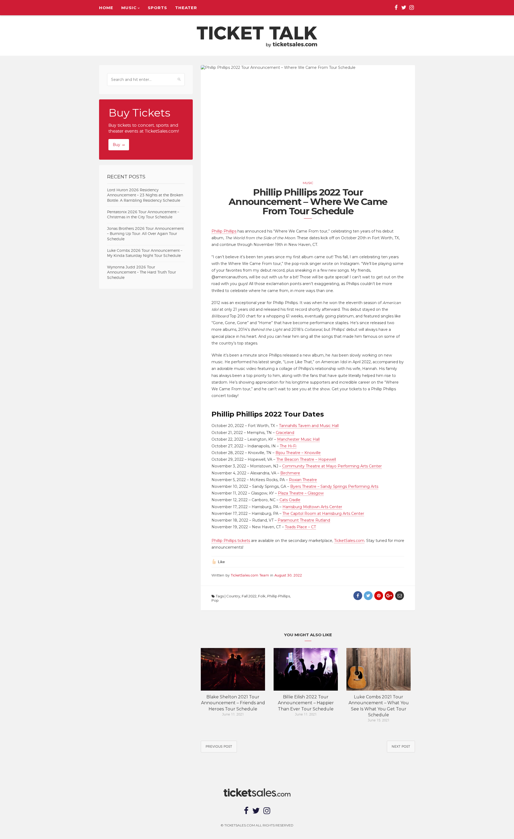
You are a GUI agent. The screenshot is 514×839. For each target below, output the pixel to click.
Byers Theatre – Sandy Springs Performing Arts (334, 486)
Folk (262, 596)
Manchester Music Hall (298, 439)
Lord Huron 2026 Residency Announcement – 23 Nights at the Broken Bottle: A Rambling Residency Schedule (145, 195)
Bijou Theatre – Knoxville (298, 452)
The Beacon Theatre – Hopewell (306, 459)
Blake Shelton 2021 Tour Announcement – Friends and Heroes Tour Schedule (233, 702)
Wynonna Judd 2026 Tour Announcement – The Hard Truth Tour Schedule (141, 272)
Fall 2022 (249, 596)
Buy (116, 144)
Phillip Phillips (223, 231)
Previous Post (219, 746)
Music (129, 7)
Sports (157, 7)
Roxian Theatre (303, 479)
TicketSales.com (349, 540)
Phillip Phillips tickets (230, 540)
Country (233, 596)
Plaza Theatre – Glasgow (301, 493)
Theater (186, 7)
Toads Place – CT (300, 527)
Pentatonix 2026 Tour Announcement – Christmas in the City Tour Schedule (143, 214)
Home (106, 7)
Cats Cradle (289, 499)
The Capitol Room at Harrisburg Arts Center (323, 513)
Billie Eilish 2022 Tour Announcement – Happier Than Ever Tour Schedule (306, 702)
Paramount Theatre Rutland (304, 520)
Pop (215, 600)
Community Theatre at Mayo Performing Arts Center (332, 466)
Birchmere (290, 473)
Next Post (401, 746)
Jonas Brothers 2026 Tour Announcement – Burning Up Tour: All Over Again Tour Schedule (145, 234)
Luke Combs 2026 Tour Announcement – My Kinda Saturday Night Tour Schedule (144, 253)
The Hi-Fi (288, 446)
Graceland (285, 432)
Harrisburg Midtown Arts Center (312, 506)
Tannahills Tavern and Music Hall (309, 425)
